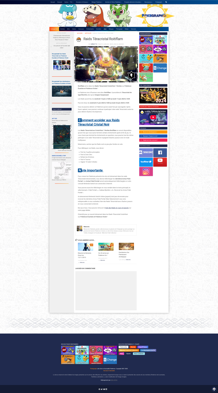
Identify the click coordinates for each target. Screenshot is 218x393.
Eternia (133, 347)
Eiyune (128, 353)
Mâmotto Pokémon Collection (129, 350)
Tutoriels (133, 29)
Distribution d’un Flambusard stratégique (124, 255)
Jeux (105, 29)
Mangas (111, 29)
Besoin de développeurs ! (150, 132)
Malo (121, 353)
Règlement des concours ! (150, 140)
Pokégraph (158, 2)
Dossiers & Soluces (82, 2)
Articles (88, 33)
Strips (126, 29)
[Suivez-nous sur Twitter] (102, 389)
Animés (62, 29)
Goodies (98, 29)
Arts (68, 29)
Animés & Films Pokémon (113, 2)
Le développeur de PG (148, 350)
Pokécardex (123, 347)
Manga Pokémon (97, 2)
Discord (59, 2)
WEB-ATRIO (114, 380)
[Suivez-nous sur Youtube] (104, 389)
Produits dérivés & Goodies (132, 2)
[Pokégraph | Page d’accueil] (154, 15)
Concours (81, 29)
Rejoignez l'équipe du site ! (150, 136)
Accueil (53, 2)
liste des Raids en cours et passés (117, 208)
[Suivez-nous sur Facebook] (99, 389)
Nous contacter (139, 353)
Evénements (90, 29)
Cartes (74, 29)
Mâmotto (94, 44)
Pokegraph (119, 29)
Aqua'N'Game (143, 347)
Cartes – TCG (68, 2)
